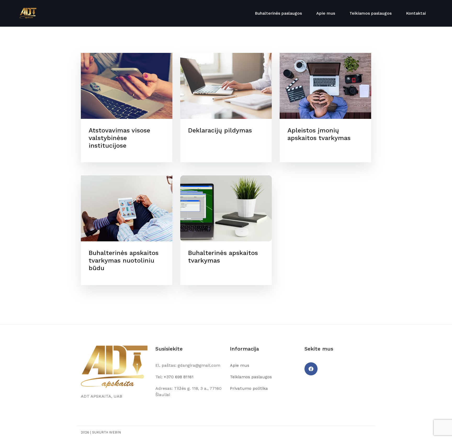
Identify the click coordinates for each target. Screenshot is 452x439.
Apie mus (325, 13)
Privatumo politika (249, 388)
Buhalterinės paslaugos (278, 13)
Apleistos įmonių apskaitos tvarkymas (319, 134)
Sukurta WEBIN (106, 432)
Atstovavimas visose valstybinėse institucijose (119, 138)
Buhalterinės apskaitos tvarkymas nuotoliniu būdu (124, 260)
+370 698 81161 (179, 376)
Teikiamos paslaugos (370, 13)
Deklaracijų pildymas (220, 130)
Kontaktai (416, 13)
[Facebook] (311, 368)
